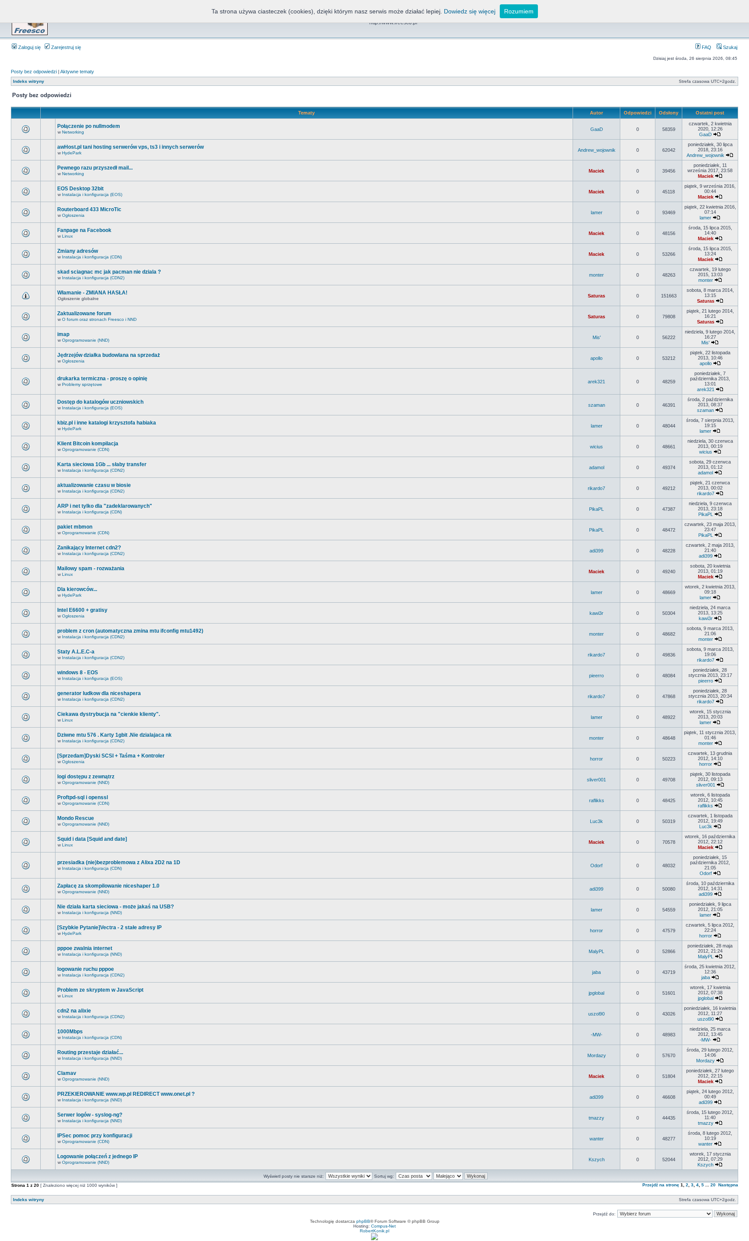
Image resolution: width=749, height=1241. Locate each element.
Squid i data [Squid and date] (92, 839)
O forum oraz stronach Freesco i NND (99, 319)
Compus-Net (383, 1226)
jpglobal (596, 993)
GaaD (596, 129)
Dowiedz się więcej (469, 11)
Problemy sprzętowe (82, 384)
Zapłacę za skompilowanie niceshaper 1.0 (108, 886)
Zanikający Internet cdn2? (89, 548)
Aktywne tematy (77, 71)
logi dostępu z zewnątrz (85, 777)
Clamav (66, 1073)
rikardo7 (596, 488)
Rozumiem (519, 11)
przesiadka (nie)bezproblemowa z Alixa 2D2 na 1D (118, 862)
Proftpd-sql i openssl (82, 797)
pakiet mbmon (74, 527)
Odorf (596, 865)
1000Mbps (70, 1032)
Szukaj (729, 47)
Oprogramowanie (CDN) (85, 449)
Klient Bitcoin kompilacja (87, 444)
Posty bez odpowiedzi (34, 71)
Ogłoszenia (73, 215)
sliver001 (596, 779)
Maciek (596, 170)
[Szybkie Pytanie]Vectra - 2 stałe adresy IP (109, 927)
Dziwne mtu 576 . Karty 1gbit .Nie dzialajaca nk (114, 735)
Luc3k (596, 821)
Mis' (597, 337)
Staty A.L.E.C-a (75, 652)
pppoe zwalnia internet (84, 948)
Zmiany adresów (77, 251)
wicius (596, 446)
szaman (596, 405)
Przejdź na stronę (660, 1184)
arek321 (596, 381)
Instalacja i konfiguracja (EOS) (92, 194)
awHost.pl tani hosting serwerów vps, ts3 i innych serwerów (130, 147)
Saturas (596, 295)
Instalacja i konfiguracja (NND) (92, 912)
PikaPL (596, 509)
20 (713, 1184)
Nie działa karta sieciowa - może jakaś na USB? (115, 907)
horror (596, 758)
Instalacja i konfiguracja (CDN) (92, 257)
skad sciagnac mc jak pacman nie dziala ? (109, 272)
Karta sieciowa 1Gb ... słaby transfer (102, 464)
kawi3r (596, 613)
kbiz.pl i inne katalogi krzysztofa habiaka (106, 423)
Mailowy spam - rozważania (90, 568)
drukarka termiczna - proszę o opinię (102, 379)
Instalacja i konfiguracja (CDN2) (93, 277)
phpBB (363, 1221)
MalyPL (596, 951)
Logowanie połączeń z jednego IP (97, 1156)
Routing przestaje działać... (90, 1052)
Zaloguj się (29, 47)
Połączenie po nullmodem (88, 126)
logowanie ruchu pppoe (85, 969)
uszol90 (596, 1013)
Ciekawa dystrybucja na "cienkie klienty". (108, 714)
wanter (596, 1138)
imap (63, 334)
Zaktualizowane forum (84, 313)
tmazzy (596, 1117)
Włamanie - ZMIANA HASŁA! (92, 293)
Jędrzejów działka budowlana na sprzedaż (108, 355)
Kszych (597, 1159)
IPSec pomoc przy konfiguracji (94, 1136)
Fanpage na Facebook (84, 230)
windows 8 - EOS (77, 672)
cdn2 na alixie (74, 1011)
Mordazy (596, 1055)
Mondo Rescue (75, 818)
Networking (73, 132)
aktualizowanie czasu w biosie (94, 485)
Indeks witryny (28, 81)
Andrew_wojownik (596, 150)
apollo (596, 358)
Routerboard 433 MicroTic (89, 209)
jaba (596, 972)
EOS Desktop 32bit (80, 189)
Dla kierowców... (77, 589)
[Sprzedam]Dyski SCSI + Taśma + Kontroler (111, 756)
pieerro (596, 675)
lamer (596, 212)
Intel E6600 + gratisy (82, 610)
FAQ (705, 47)
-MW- (596, 1034)
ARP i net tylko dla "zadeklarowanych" (104, 506)
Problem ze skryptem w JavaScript (100, 990)
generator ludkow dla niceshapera (99, 693)
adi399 (596, 550)
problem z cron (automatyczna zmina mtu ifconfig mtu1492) (130, 631)
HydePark (71, 152)
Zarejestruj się (65, 47)
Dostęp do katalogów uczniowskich (100, 402)
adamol (596, 467)
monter (596, 275)
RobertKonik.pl (374, 1230)
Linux (67, 236)
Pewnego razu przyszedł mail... (95, 168)
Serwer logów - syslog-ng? (89, 1115)
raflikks (596, 800)
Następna (728, 1184)
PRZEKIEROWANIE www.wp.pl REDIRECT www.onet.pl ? (126, 1094)
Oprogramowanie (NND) (85, 340)
